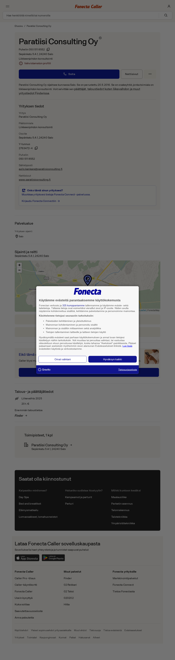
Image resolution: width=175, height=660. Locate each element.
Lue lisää (127, 346)
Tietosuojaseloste (127, 369)
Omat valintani (63, 359)
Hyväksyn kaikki (112, 359)
